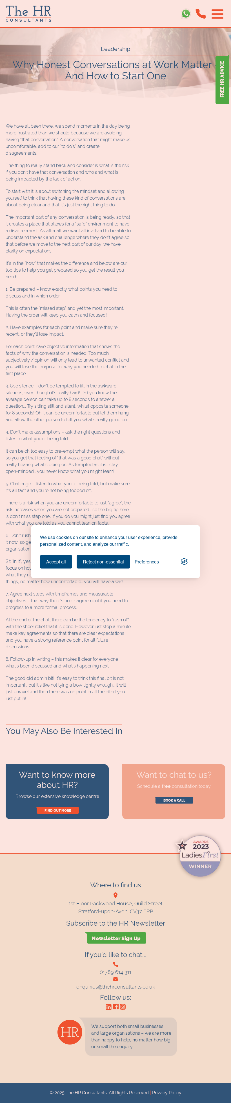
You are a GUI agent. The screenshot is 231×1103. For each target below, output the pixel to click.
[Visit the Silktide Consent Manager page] (184, 562)
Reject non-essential (103, 561)
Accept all (56, 561)
